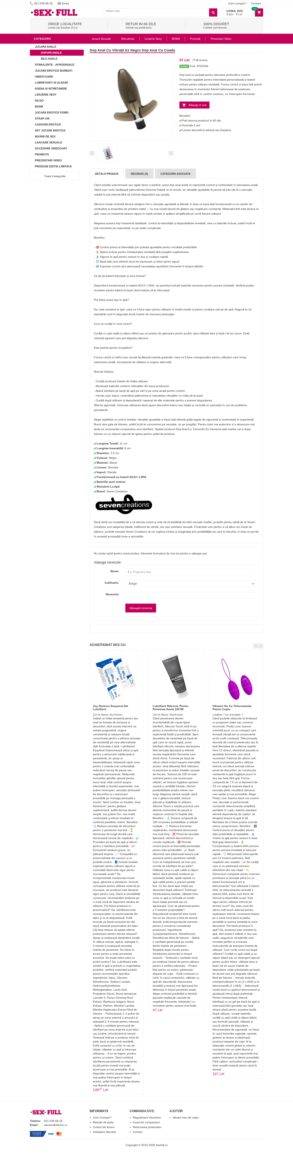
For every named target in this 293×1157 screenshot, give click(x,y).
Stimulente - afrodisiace (54, 64)
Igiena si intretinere (51, 88)
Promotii (42, 154)
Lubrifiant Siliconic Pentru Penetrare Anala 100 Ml (170, 707)
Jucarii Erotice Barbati (53, 70)
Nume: (114, 571)
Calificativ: (112, 582)
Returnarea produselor (147, 1127)
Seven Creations (117, 491)
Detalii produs (106, 173)
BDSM (39, 106)
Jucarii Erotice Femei (52, 112)
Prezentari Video (48, 160)
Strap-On (42, 118)
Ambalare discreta (104, 1131)
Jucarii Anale (45, 46)
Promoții (195, 38)
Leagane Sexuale (48, 142)
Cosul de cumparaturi (146, 1122)
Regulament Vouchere (147, 1117)
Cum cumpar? (237, 3)
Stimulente (127, 38)
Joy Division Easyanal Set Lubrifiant (110, 707)
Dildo (39, 100)
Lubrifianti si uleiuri (51, 82)
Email (65, 3)
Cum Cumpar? (102, 1117)
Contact (256, 3)
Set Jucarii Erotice (50, 130)
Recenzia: (112, 594)
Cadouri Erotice (48, 124)
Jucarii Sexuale (101, 38)
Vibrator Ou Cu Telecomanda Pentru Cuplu (232, 707)
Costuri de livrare (103, 1127)
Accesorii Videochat (51, 148)
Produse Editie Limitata (53, 166)
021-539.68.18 (43, 3)
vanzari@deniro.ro (55, 1124)
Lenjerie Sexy (45, 94)
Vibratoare (44, 76)
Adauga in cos (197, 105)
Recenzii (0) (139, 173)
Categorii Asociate (175, 173)
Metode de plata (103, 1122)
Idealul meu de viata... (187, 1117)
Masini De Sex (45, 136)
